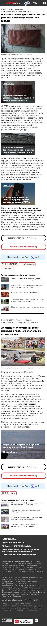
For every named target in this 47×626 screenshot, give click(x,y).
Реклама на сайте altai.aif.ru (16, 546)
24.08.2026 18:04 (7, 320)
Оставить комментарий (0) (23, 247)
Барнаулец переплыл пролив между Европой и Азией (21, 446)
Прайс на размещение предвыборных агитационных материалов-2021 (20, 550)
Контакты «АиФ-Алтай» (13, 543)
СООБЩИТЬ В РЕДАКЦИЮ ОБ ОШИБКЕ (19, 555)
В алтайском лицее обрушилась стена (24, 292)
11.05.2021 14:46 (7, 9)
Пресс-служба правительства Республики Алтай (22, 368)
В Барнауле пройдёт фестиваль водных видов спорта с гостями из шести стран (27, 504)
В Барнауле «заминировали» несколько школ (27, 307)
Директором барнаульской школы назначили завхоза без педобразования (27, 300)
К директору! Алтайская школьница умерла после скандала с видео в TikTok (26, 286)
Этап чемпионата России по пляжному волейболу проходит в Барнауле (25, 525)
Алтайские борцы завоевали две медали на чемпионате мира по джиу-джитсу (26, 518)
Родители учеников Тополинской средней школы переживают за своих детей (26, 279)
